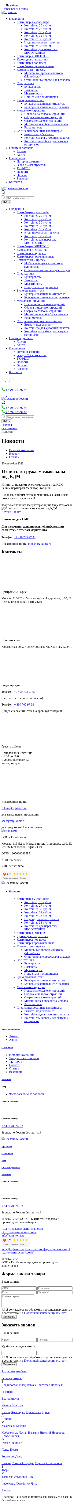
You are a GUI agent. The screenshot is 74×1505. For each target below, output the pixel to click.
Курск (46, 1412)
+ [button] (13, 202)
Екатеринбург (11, 1398)
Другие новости (12, 511)
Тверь (5, 1470)
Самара (6, 1463)
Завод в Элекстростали (31, 164)
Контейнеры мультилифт (33, 22)
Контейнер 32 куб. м (37, 35)
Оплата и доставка (21, 147)
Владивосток (10, 1385)
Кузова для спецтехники (32, 59)
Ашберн (21, 1371)
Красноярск (33, 1412)
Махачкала (8, 1425)
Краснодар (18, 1412)
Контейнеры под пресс (31, 62)
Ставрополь (54, 1463)
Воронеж (57, 1385)
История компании (29, 161)
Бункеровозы (32, 86)
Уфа (31, 1476)
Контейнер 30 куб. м (37, 32)
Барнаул (7, 1378)
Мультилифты (33, 93)
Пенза (5, 1449)
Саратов (40, 1463)
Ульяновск (21, 1476)
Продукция (16, 18)
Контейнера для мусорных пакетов (47, 137)
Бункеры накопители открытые (44, 103)
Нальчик (33, 1432)
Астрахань (8, 1371)
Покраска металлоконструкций (44, 113)
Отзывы (22, 175)
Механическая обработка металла (46, 124)
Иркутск (17, 1405)
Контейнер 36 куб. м (37, 39)
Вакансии (23, 178)
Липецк (7, 1419)
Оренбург (15, 1442)
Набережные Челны (14, 1432)
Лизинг (21, 151)
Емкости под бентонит (39, 134)
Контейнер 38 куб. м (37, 45)
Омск (5, 1442)
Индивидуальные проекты (41, 42)
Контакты (15, 181)
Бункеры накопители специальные (46, 107)
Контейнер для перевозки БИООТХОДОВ (40, 51)
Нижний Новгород (52, 1432)
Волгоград (43, 1385)
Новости (22, 171)
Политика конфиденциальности (22, 1228)
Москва (21, 1425)
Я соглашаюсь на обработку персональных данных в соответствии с (37, 1311)
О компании (17, 158)
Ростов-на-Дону (12, 1456)
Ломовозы (31, 90)
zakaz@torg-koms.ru (14, 808)
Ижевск (7, 1405)
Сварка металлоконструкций (43, 120)
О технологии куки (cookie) (19, 1232)
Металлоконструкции (31, 110)
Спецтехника (25, 83)
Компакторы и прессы (31, 69)
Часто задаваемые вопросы (26, 1094)
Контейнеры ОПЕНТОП (33, 56)
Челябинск (23, 1483)
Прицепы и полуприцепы (41, 96)
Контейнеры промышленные (35, 66)
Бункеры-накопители (30, 100)
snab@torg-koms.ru (13, 821)
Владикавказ (27, 1385)
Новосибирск (10, 1436)
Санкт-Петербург (23, 1463)
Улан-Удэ (7, 1476)
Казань (6, 1412)
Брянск (17, 1378)
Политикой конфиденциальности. (46, 1360)
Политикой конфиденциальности (45, 1313)
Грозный (7, 1391)
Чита (34, 1483)
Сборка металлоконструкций (43, 117)
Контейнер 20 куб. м (37, 25)
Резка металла (33, 127)
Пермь (14, 1449)
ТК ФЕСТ (23, 168)
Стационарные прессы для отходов (47, 79)
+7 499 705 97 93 (16, 390)
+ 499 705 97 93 (24, 704)
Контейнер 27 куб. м (37, 28)
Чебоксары (9, 1483)
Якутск (6, 1490)
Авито (21, 154)
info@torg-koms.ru (40, 543)
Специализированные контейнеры (39, 130)
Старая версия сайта (15, 8)
